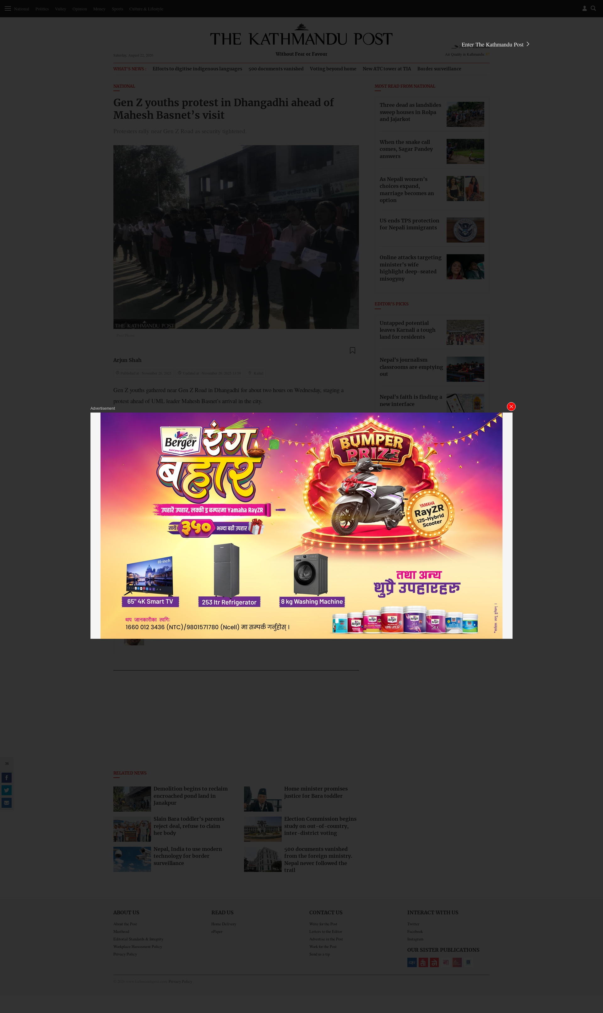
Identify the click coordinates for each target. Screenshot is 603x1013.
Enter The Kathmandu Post (493, 44)
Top (590, 964)
